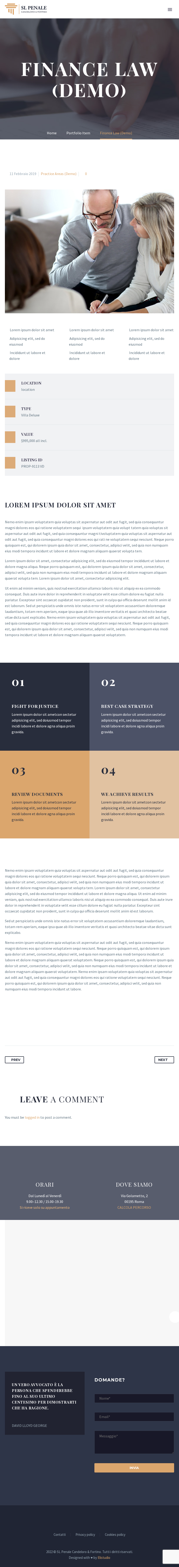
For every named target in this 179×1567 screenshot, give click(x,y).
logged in (32, 1117)
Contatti (60, 1535)
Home (75, 16)
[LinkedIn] (43, 1031)
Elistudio (104, 1557)
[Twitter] (17, 1031)
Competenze (139, 16)
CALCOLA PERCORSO (134, 1207)
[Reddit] (52, 1031)
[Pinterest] (26, 1031)
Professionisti (104, 16)
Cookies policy (115, 1535)
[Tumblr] (35, 1031)
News (165, 16)
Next (163, 1060)
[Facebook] (9, 1031)
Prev (15, 1060)
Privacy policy (85, 1535)
